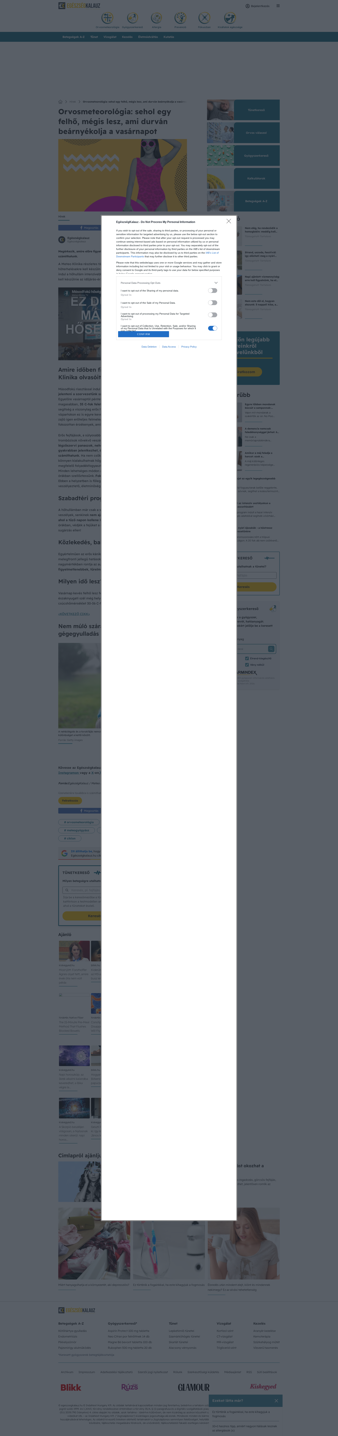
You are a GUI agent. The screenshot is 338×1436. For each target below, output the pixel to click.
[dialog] (169, 718)
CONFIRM (143, 334)
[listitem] (169, 283)
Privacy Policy (189, 346)
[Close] (230, 222)
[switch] (212, 290)
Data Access (169, 346)
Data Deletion (149, 346)
